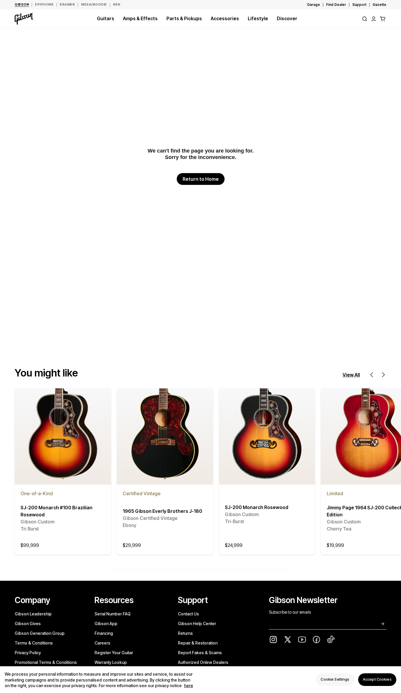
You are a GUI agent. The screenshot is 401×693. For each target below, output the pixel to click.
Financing (104, 633)
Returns (185, 633)
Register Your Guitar (114, 652)
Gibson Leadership (33, 613)
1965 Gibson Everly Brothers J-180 (162, 518)
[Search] (364, 18)
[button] (382, 18)
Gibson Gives (28, 623)
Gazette (379, 4)
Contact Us (188, 613)
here (188, 685)
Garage (313, 4)
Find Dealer (336, 4)
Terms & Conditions (34, 642)
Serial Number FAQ (113, 613)
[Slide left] (372, 374)
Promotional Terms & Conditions (46, 662)
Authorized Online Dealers (203, 662)
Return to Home (201, 179)
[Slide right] (383, 374)
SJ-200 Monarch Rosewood (256, 514)
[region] (200, 679)
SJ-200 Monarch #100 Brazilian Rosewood (56, 518)
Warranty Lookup (111, 662)
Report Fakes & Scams (200, 652)
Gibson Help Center (197, 623)
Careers (102, 642)
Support (359, 4)
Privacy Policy (28, 652)
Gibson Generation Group (40, 633)
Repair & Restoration (198, 642)
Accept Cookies (377, 679)
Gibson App (106, 623)
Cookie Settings (335, 679)
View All (351, 375)
